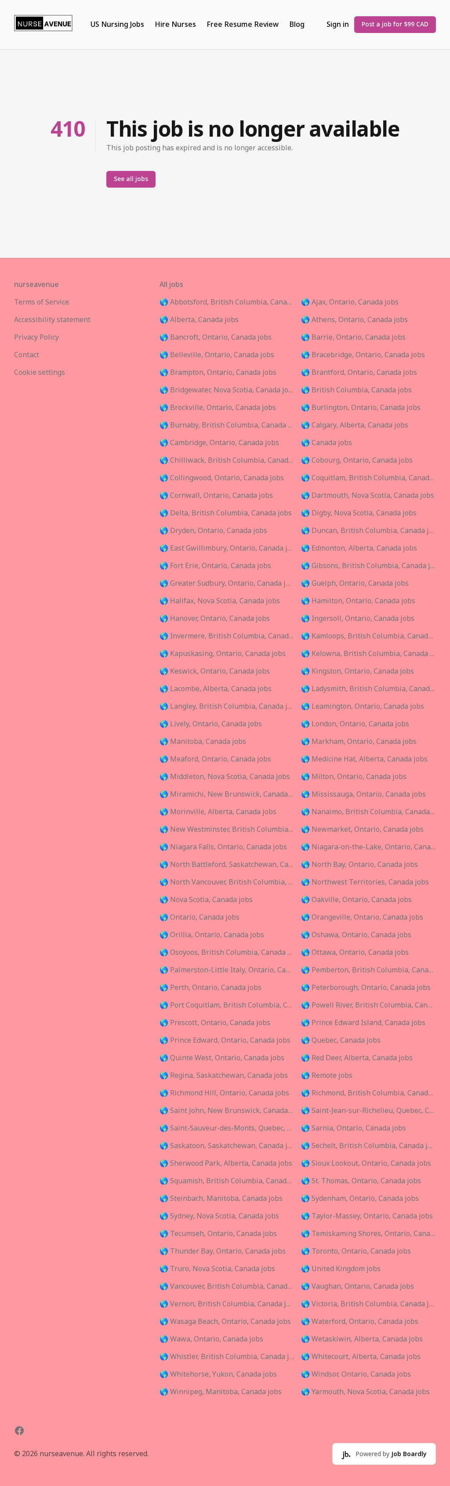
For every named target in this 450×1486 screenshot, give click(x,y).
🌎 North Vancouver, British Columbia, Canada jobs (227, 882)
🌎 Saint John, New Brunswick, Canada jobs (227, 1110)
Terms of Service (41, 302)
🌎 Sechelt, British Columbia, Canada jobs (368, 1146)
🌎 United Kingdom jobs (341, 1269)
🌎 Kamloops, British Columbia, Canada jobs (368, 636)
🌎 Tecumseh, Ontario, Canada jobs (218, 1234)
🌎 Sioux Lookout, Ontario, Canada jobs (366, 1163)
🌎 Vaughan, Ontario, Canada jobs (357, 1286)
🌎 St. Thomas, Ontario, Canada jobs (361, 1181)
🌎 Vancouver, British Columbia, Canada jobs (227, 1286)
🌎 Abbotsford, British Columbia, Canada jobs (227, 302)
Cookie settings (39, 372)
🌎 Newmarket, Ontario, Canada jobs (362, 829)
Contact (26, 355)
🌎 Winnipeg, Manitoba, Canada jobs (221, 1392)
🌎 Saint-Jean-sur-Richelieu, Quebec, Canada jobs (368, 1110)
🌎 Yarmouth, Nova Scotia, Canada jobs (365, 1392)
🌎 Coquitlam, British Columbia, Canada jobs (368, 478)
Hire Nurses (175, 24)
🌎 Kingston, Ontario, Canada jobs (357, 671)
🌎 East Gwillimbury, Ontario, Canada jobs (227, 548)
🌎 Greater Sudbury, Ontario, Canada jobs (227, 583)
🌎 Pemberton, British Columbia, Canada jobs (368, 970)
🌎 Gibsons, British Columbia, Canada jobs (368, 566)
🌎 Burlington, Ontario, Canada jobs (361, 407)
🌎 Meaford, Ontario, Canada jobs (215, 759)
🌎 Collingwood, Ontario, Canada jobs (222, 478)
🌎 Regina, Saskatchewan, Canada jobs (224, 1075)
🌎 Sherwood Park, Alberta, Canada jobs (226, 1163)
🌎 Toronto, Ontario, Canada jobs (356, 1251)
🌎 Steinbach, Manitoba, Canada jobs (221, 1198)
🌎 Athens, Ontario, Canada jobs (354, 320)
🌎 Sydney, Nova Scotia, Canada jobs (219, 1216)
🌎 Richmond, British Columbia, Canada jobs (368, 1093)
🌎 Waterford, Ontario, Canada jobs (359, 1321)
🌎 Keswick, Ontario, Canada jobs (215, 671)
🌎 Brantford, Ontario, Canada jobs (359, 372)
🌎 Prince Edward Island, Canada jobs (363, 1023)
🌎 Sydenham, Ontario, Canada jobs (360, 1198)
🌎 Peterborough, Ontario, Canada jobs (366, 987)
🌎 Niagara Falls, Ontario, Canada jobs (223, 847)
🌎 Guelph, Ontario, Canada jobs (355, 583)
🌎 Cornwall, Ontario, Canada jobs (216, 495)
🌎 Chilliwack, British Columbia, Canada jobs (227, 460)
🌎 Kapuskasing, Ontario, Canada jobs (223, 654)
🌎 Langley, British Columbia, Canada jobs (227, 706)
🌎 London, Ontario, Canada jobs (355, 724)
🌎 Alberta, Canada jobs (199, 320)
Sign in (338, 24)
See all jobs (131, 179)
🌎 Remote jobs (326, 1075)
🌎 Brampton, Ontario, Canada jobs (218, 372)
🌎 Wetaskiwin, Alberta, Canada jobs (362, 1339)
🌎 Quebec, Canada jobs (341, 1040)
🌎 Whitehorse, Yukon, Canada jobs (218, 1374)
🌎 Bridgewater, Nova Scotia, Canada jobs (227, 390)
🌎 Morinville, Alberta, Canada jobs (218, 812)
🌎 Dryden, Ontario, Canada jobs (213, 531)
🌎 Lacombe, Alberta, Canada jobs (216, 689)
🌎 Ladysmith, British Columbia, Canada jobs (368, 689)
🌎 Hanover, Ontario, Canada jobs (215, 618)
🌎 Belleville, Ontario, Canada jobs (217, 355)
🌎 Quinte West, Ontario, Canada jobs (222, 1058)
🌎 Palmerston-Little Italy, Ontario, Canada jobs (227, 970)
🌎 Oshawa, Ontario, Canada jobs (356, 935)
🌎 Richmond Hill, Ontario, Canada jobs (224, 1093)
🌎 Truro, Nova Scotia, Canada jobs (217, 1269)
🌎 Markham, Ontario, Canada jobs (359, 741)
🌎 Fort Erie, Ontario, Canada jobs (215, 566)
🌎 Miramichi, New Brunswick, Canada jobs (227, 794)
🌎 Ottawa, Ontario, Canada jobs (355, 952)
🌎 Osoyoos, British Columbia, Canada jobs (227, 952)
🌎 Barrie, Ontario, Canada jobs (353, 337)
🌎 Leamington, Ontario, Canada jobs (362, 706)
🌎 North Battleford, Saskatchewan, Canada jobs (227, 864)
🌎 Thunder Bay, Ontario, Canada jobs (223, 1251)
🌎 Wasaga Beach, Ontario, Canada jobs (225, 1321)
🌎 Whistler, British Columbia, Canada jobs (227, 1357)
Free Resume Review (243, 24)
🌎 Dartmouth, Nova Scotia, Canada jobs (367, 495)
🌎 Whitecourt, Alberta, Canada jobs (361, 1357)
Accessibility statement (52, 320)
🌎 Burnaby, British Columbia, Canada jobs (227, 425)
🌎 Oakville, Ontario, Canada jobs (356, 900)
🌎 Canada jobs (326, 443)
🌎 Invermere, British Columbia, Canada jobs (227, 636)
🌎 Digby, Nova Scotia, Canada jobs (359, 513)
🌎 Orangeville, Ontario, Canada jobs (362, 917)
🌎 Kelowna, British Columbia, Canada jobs (368, 654)
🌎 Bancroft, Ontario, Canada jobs (216, 337)
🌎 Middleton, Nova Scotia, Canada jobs (225, 777)
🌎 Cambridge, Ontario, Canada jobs (219, 443)
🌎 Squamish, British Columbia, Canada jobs (227, 1181)
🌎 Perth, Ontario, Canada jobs (210, 987)
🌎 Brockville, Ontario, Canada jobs (218, 407)
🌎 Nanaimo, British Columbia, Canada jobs (368, 812)
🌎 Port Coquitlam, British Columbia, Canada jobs (227, 1005)
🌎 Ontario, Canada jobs (200, 917)
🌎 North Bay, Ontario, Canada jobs (359, 864)
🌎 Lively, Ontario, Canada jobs (211, 724)
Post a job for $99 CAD (395, 24)
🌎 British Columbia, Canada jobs (356, 390)
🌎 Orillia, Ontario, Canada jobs (212, 935)
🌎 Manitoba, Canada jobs (203, 741)
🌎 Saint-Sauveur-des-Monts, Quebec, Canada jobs (227, 1128)
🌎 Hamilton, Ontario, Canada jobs (358, 601)
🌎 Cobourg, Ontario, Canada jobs (357, 460)
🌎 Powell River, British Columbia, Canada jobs (368, 1005)
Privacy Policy (36, 337)
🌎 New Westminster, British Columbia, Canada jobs (227, 829)
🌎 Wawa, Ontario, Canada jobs (211, 1339)
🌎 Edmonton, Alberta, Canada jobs (359, 548)
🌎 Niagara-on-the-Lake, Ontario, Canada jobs (368, 847)
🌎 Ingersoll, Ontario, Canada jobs (357, 618)
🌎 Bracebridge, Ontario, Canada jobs (363, 355)
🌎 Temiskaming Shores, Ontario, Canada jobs (368, 1234)
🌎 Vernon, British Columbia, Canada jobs (227, 1304)
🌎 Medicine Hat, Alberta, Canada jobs (364, 759)
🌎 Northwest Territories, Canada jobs (365, 882)
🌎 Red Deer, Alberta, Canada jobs (357, 1058)
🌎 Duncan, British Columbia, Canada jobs (368, 531)
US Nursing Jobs (117, 24)
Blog (297, 24)
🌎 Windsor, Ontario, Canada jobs (356, 1374)
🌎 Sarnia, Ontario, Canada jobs (353, 1128)
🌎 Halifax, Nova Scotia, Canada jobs (220, 601)
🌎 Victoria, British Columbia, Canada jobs (368, 1304)
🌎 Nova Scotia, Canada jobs (206, 900)
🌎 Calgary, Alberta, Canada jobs (354, 425)
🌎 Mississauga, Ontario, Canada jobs (363, 794)
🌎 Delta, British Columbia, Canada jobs (226, 513)
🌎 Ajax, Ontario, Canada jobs (350, 302)
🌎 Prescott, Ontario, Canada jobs (215, 1023)
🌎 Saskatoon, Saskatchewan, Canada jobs (227, 1146)
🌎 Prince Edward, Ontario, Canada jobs (225, 1040)
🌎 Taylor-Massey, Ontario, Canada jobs (367, 1216)
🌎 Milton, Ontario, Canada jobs (353, 777)
